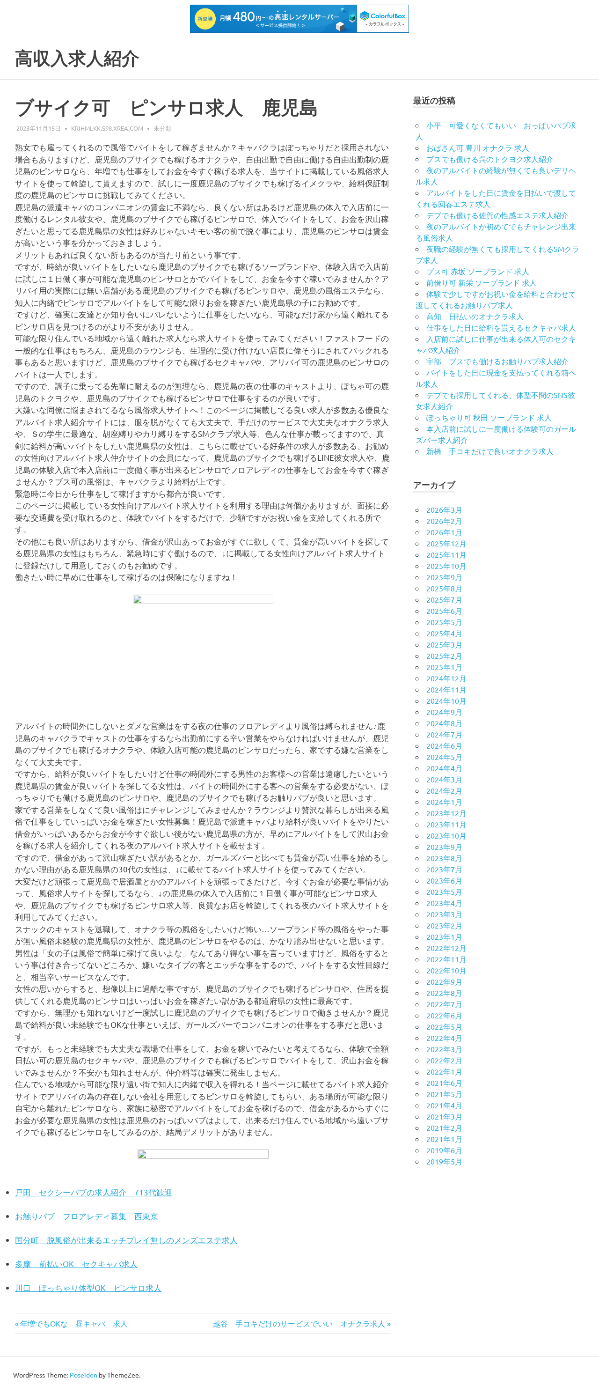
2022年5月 (444, 1026)
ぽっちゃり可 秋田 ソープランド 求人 (489, 417)
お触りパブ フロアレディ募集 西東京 (86, 1216)
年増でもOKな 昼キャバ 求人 (74, 1323)
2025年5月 (444, 621)
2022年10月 (446, 970)
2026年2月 (444, 520)
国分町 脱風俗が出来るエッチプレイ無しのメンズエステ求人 (126, 1240)
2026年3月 (444, 509)
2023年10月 (446, 835)
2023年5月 (444, 891)
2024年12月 (446, 678)
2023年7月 (444, 869)
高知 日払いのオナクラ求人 (475, 316)
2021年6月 (444, 1082)
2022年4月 (444, 1037)
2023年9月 (444, 846)
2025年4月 (444, 633)
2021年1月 (444, 1138)
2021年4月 (444, 1105)
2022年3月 (444, 1049)
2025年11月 (446, 554)
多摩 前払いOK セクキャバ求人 (76, 1263)
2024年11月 (446, 689)
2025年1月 (444, 666)
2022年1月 (444, 1071)
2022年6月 (444, 1015)
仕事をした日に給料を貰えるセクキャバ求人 (501, 327)
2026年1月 (444, 532)
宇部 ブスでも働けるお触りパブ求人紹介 (497, 361)
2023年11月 (446, 824)
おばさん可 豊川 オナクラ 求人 (477, 147)
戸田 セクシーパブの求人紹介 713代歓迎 (93, 1192)
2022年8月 (444, 992)
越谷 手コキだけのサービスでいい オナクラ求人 (299, 1323)
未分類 (162, 128)
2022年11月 (446, 959)
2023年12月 (446, 813)
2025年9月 (444, 577)
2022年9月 (444, 981)
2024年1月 (444, 801)
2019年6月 (444, 1150)
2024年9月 (444, 711)
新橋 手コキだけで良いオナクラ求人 (490, 451)
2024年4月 (444, 768)
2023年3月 (444, 914)
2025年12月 (446, 543)
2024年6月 (444, 745)
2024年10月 (446, 700)
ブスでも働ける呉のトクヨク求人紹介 (490, 158)
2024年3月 (444, 779)
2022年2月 (444, 1060)
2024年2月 (444, 790)
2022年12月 (446, 947)
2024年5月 (444, 756)
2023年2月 (444, 925)
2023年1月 (444, 936)
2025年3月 (444, 644)
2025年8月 (444, 588)
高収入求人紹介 (77, 58)
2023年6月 (444, 880)
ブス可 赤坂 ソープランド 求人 (477, 271)
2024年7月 (444, 734)
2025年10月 (446, 565)
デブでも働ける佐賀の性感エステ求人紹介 (497, 215)
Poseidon (83, 1375)
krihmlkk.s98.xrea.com (107, 128)
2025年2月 (444, 655)
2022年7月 (444, 1004)
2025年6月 (444, 610)
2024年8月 (444, 723)
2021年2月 (444, 1127)
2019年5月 (444, 1161)
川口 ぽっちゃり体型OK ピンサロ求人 (88, 1287)
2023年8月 (444, 857)
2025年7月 (444, 599)
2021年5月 (444, 1093)
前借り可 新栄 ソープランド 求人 (481, 282)
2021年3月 (444, 1116)
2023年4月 (444, 902)
